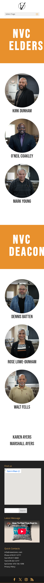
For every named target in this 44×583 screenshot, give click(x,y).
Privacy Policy (9, 566)
